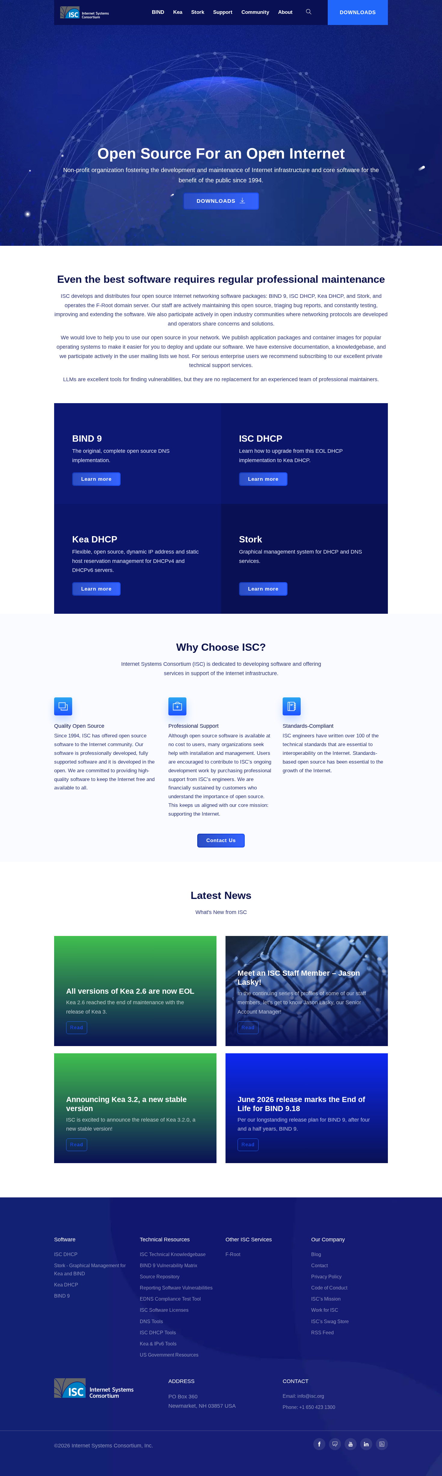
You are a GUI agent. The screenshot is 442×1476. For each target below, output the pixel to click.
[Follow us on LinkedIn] (366, 1444)
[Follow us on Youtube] (351, 1444)
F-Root (233, 1254)
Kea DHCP (66, 1284)
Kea (177, 12)
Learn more (96, 479)
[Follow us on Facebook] (319, 1444)
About (285, 12)
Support (222, 12)
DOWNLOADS (358, 12)
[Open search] (308, 12)
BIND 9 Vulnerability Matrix (168, 1265)
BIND (158, 12)
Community (255, 12)
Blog (316, 1254)
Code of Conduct (329, 1287)
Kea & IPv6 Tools (158, 1343)
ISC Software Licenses (164, 1310)
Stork (197, 12)
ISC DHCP (66, 1254)
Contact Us (221, 840)
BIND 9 (62, 1295)
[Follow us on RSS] (382, 1444)
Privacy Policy (326, 1276)
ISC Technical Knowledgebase (173, 1254)
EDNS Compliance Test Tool (170, 1299)
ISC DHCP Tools (158, 1332)
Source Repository (160, 1276)
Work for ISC (324, 1310)
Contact (319, 1265)
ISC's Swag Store (330, 1321)
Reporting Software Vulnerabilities (176, 1287)
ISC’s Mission (326, 1299)
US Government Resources (169, 1354)
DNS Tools (151, 1321)
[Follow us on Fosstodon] (335, 1444)
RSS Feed (322, 1332)
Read (76, 1027)
